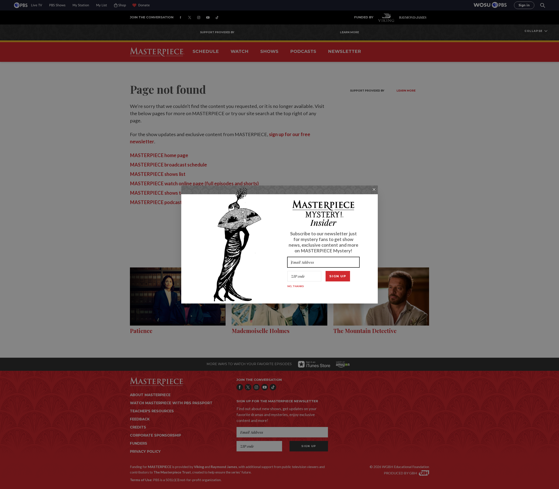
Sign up (337, 276)
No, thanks (295, 286)
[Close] (374, 189)
